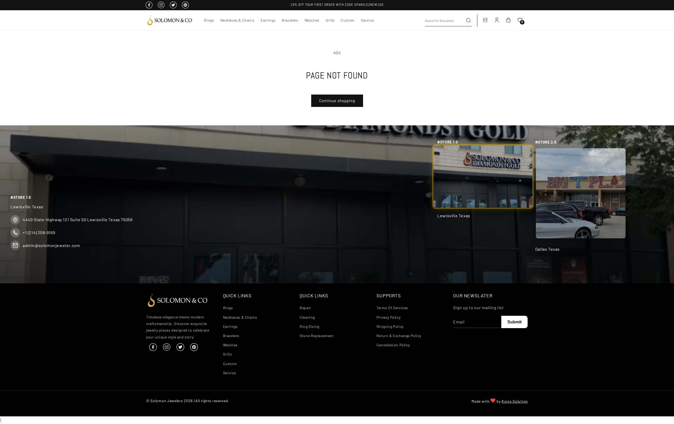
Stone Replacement (317, 335)
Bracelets (231, 335)
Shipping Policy (390, 326)
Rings (228, 308)
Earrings (230, 326)
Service (229, 373)
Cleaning (307, 317)
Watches (230, 345)
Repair (305, 308)
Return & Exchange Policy (398, 335)
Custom (230, 363)
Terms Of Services (392, 308)
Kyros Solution (515, 401)
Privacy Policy (388, 317)
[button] (209, 20)
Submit (514, 322)
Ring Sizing (309, 326)
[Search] (468, 20)
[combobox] (448, 20)
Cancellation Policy (393, 345)
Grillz (227, 354)
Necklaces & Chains (240, 317)
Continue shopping (337, 100)
